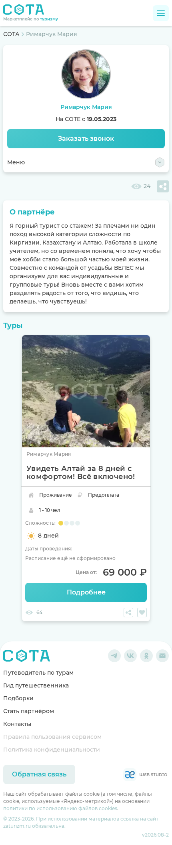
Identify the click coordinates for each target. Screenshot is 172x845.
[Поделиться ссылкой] (163, 186)
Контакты (17, 724)
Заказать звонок (86, 138)
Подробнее (86, 592)
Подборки (18, 698)
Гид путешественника (36, 685)
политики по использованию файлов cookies (60, 808)
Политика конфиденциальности (51, 749)
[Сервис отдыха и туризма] (26, 655)
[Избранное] (142, 612)
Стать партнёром (28, 711)
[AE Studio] (145, 774)
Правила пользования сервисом (52, 736)
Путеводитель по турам (38, 672)
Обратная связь (39, 774)
